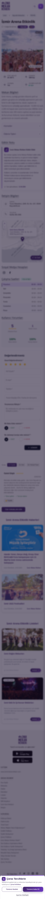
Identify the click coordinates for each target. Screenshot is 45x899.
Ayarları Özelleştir (22, 895)
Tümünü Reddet (12, 889)
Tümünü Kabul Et (33, 889)
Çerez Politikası (15, 884)
